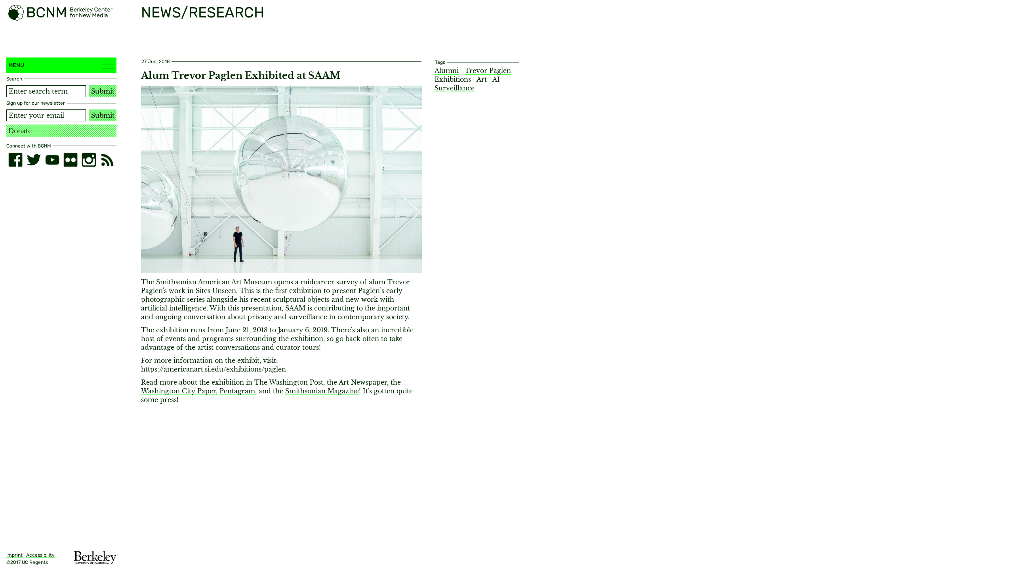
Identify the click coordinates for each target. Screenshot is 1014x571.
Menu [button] (16, 65)
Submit (102, 91)
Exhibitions (453, 79)
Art (482, 79)
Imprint (14, 555)
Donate (20, 131)
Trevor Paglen (488, 71)
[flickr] (70, 160)
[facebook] (15, 160)
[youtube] (52, 160)
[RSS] (107, 160)
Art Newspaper (363, 382)
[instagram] (89, 160)
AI (496, 79)
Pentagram (237, 391)
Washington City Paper (178, 391)
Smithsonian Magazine (322, 391)
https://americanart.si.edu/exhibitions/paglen (213, 369)
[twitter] (34, 160)
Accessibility (40, 555)
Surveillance (455, 88)
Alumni (447, 71)
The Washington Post (288, 382)
